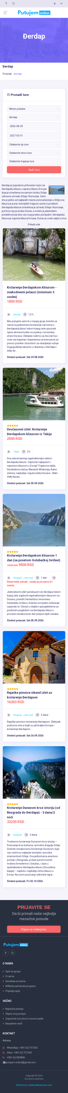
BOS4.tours (21, 1085)
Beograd (18, 578)
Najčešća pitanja (14, 1008)
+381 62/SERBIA (16, 1057)
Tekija (16, 452)
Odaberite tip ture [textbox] (19, 144)
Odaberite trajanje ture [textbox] (21, 161)
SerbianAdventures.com (40, 1085)
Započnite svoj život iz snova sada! (24, 1018)
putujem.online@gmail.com (21, 1062)
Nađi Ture (34, 169)
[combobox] (34, 108)
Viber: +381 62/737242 (19, 1052)
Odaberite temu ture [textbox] (20, 153)
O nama (9, 976)
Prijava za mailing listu (33, 929)
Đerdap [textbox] (13, 117)
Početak (7, 73)
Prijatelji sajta (12, 991)
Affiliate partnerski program (20, 986)
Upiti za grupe (13, 971)
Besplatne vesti (13, 1023)
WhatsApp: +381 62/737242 (22, 1047)
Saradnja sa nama (15, 981)
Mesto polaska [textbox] (17, 108)
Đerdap (17, 314)
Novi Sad (29, 578)
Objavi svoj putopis (15, 1013)
